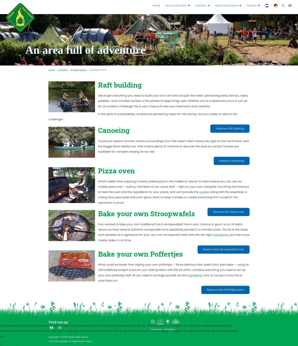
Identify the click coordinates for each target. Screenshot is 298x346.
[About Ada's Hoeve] (240, 5)
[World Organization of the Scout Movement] (168, 321)
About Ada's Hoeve (226, 5)
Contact (251, 5)
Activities (200, 5)
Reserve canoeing (231, 161)
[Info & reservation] (188, 5)
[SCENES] (176, 321)
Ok (6, 342)
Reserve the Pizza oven (228, 212)
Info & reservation (176, 5)
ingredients (220, 235)
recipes (204, 192)
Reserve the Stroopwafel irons (223, 249)
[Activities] (208, 5)
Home (156, 5)
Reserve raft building (230, 128)
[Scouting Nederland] (160, 321)
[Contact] (258, 5)
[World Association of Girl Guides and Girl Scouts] (153, 321)
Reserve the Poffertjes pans (225, 290)
